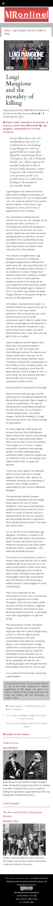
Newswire (34, 125)
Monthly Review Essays (16, 734)
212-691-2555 (28, 902)
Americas (7, 125)
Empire (9, 122)
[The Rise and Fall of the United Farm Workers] (24, 840)
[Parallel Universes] (25, 765)
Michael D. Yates (11, 821)
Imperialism (26, 122)
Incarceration (39, 122)
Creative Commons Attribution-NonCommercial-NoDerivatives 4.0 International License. (27, 881)
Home (7, 30)
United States (19, 125)
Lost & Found (11, 803)
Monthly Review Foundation (26, 892)
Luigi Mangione (15, 706)
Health (16, 122)
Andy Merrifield (10, 747)
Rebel (34, 113)
